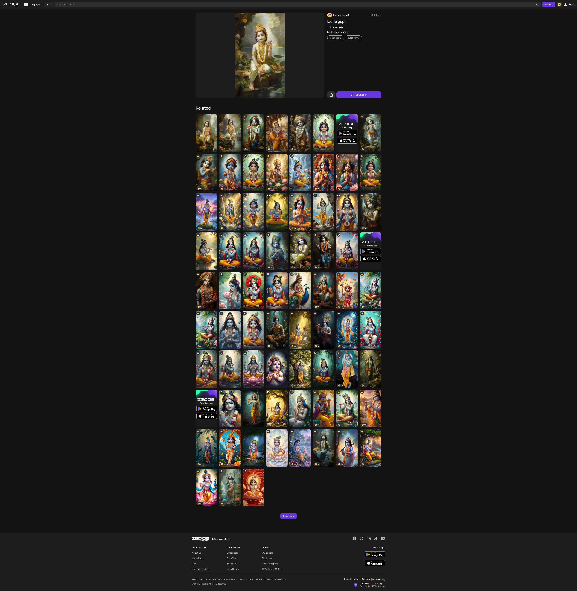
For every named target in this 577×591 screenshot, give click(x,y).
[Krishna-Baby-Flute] (253, 448)
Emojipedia (232, 552)
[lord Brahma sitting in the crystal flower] (253, 369)
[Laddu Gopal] (206, 133)
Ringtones (267, 558)
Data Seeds (233, 569)
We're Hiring (198, 558)
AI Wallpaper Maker (272, 569)
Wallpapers (267, 552)
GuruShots (232, 558)
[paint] (277, 369)
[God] (300, 408)
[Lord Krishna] (277, 408)
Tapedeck (232, 563)
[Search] (537, 4)
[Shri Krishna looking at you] (347, 251)
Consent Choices (246, 579)
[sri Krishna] (323, 212)
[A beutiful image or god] (230, 290)
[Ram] (253, 408)
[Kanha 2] (323, 133)
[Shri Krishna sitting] (253, 251)
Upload (548, 4)
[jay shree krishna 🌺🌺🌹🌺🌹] (253, 487)
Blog (194, 563)
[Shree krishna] (347, 212)
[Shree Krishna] (230, 251)
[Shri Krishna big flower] (253, 290)
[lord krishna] (230, 408)
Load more (288, 516)
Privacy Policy (215, 579)
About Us (196, 552)
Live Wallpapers (270, 563)
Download (361, 94)
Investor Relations (201, 569)
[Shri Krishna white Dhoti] (370, 330)
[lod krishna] (230, 330)
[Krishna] (277, 212)
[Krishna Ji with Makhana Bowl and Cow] (300, 172)
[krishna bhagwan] (206, 369)
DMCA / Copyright (264, 579)
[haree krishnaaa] (230, 369)
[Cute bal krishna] (253, 330)
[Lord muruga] (300, 290)
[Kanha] (253, 172)
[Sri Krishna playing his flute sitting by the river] (206, 251)
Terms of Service (199, 579)
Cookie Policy (230, 579)
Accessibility (280, 579)
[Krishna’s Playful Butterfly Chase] (253, 212)
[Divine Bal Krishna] (277, 448)
